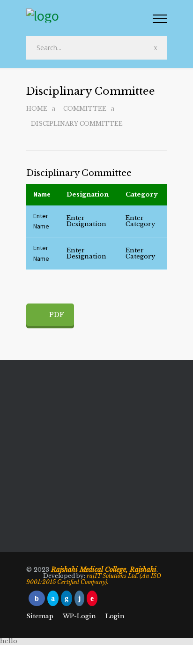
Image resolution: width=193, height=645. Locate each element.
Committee (84, 108)
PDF (56, 315)
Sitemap (39, 616)
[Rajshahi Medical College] (89, 16)
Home (36, 108)
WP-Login (79, 616)
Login (115, 616)
